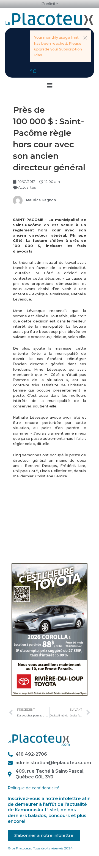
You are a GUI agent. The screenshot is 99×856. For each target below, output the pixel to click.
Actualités (27, 187)
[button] (85, 38)
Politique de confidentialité (33, 788)
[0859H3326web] (50, 629)
